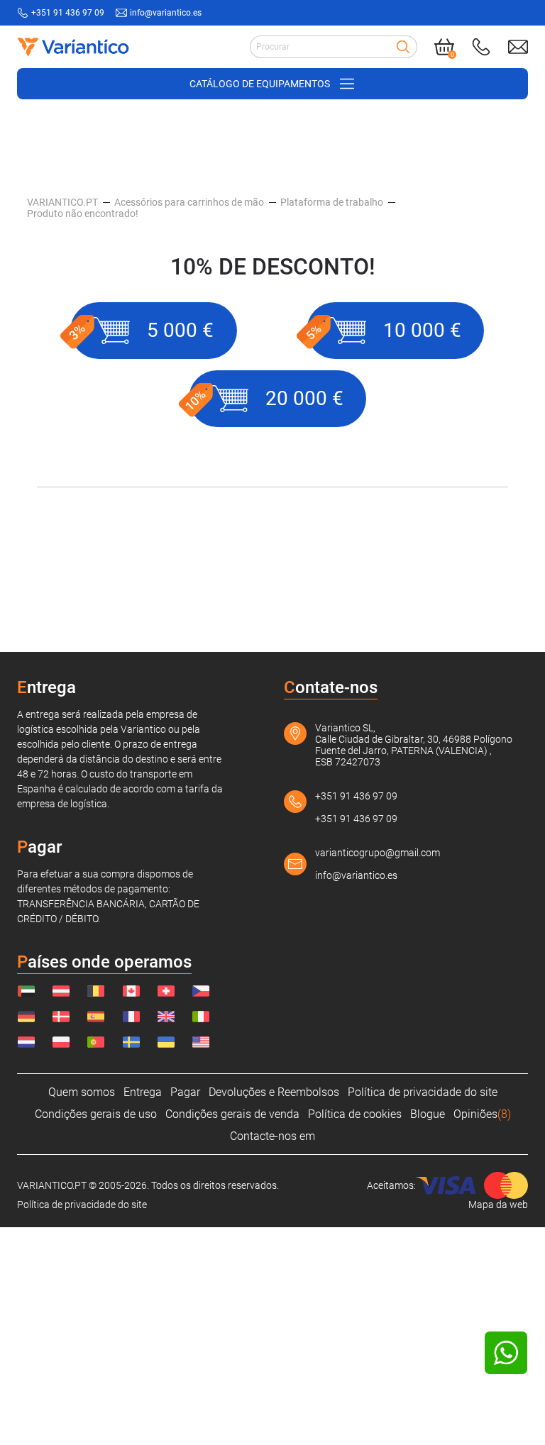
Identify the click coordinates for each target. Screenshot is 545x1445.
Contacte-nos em (272, 1136)
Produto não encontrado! (82, 213)
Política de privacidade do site (422, 1092)
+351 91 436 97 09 (67, 13)
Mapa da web (498, 1204)
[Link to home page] (73, 47)
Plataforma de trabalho (331, 202)
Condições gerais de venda (232, 1114)
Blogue (427, 1114)
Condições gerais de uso (96, 1114)
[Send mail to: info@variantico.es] (518, 47)
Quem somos (81, 1092)
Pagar (185, 1092)
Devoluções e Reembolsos (274, 1092)
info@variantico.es (166, 13)
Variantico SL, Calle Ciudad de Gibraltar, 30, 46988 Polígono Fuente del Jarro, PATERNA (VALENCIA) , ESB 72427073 (413, 745)
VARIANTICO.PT (62, 202)
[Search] (403, 46)
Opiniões (482, 1114)
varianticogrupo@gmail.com (377, 852)
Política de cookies (355, 1114)
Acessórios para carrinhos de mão (189, 202)
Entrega (142, 1092)
